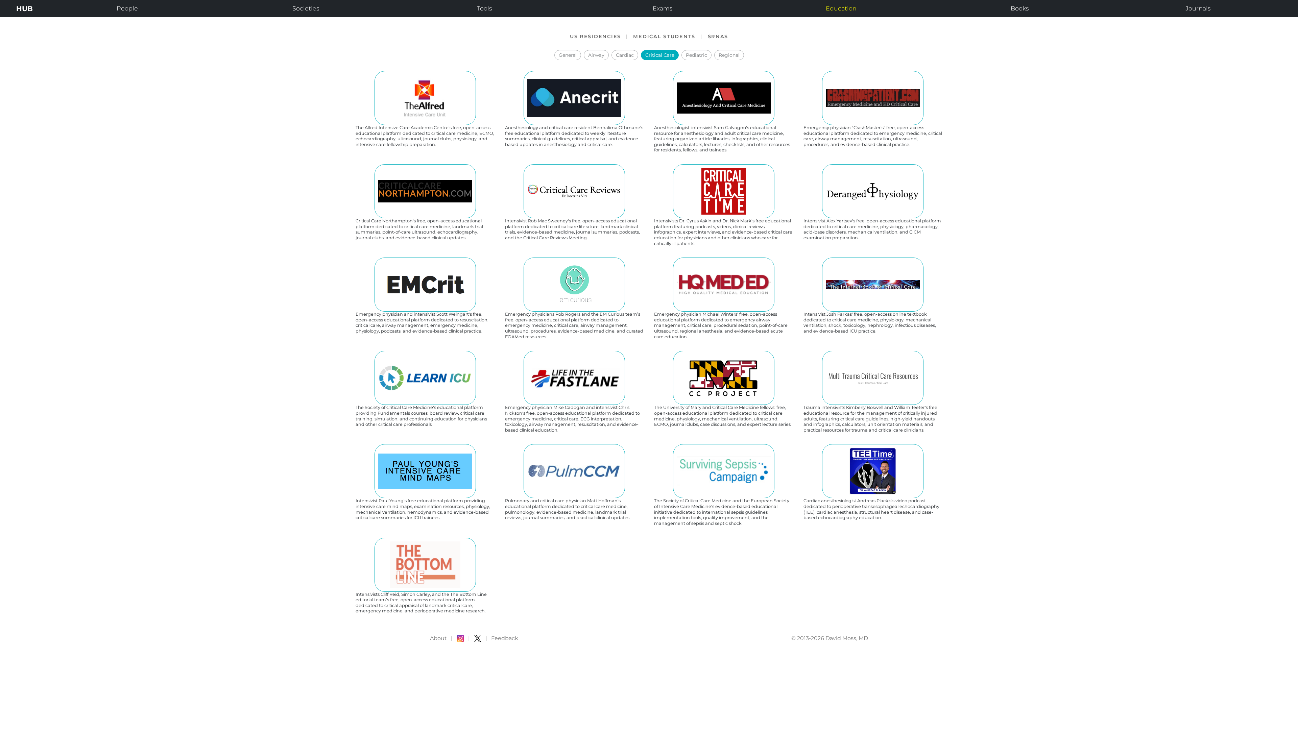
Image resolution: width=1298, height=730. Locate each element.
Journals (1197, 8)
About (438, 638)
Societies (305, 8)
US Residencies (595, 36)
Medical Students (664, 36)
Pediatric (696, 55)
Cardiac (625, 55)
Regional (729, 55)
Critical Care (659, 55)
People (127, 8)
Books (1020, 8)
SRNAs (718, 36)
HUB (24, 8)
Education (841, 8)
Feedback (504, 638)
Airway (596, 55)
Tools (484, 8)
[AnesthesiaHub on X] (477, 638)
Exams (662, 8)
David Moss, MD (846, 638)
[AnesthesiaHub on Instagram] (460, 638)
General (568, 55)
